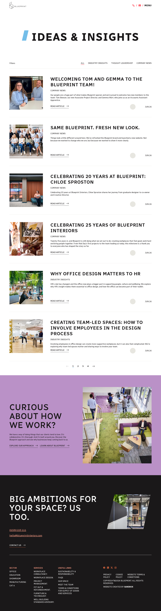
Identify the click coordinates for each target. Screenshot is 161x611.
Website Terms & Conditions (136, 575)
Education (14, 575)
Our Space (63, 581)
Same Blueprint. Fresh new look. (95, 127)
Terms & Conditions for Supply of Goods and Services (68, 591)
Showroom (15, 578)
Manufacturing (17, 582)
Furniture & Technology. (40, 594)
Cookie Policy (119, 575)
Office (12, 571)
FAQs (60, 578)
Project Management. (40, 582)
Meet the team (65, 585)
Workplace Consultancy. (40, 572)
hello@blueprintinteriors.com (25, 535)
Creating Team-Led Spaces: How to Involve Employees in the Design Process (96, 327)
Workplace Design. (43, 578)
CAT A (12, 586)
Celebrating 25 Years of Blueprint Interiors (97, 227)
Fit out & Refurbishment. (42, 588)
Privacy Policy (107, 575)
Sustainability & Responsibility (67, 572)
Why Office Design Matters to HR (95, 273)
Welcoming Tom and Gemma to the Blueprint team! (96, 81)
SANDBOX (128, 587)
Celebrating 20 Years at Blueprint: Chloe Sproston (98, 179)
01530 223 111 (17, 530)
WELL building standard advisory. (44, 600)
